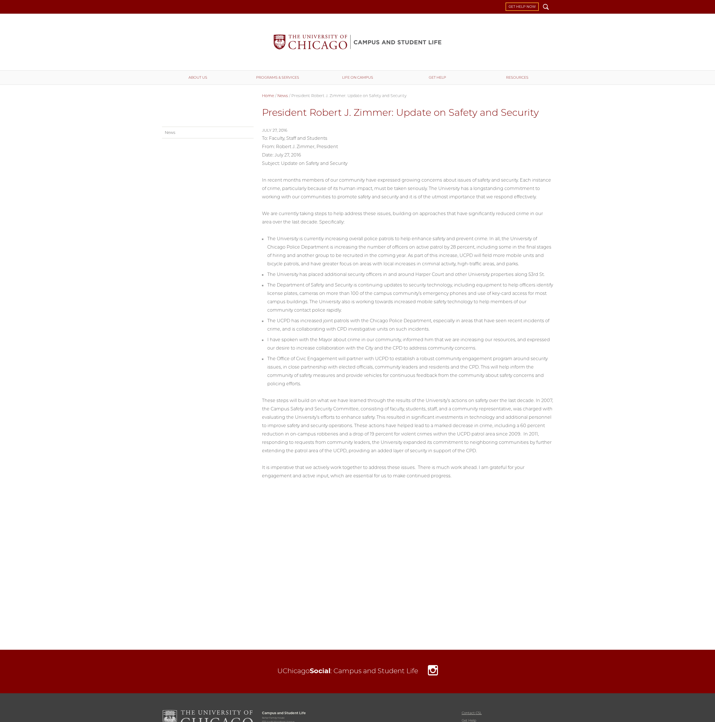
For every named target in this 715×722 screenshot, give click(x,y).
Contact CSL (472, 713)
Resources (517, 77)
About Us (198, 77)
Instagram (433, 671)
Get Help (437, 77)
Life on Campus (357, 77)
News (282, 95)
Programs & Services (277, 77)
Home (268, 95)
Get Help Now (522, 6)
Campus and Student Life (357, 42)
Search (546, 7)
